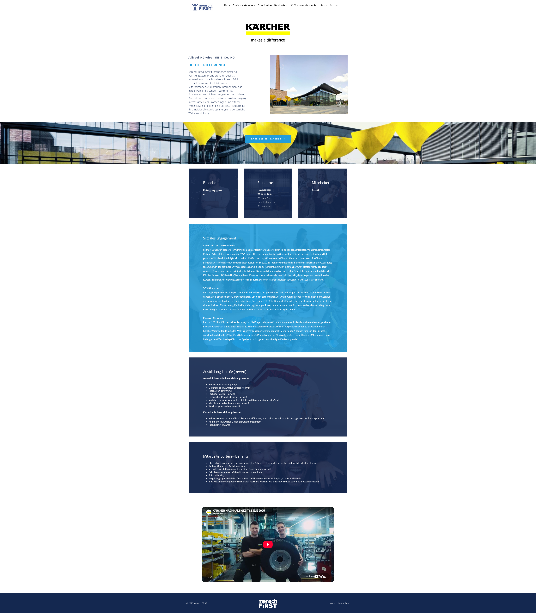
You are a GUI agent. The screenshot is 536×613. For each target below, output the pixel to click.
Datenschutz (344, 603)
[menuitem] (227, 5)
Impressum (331, 603)
